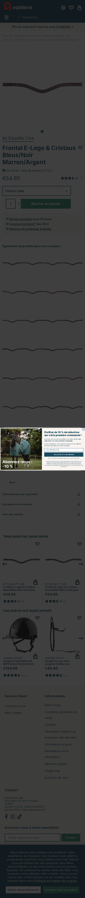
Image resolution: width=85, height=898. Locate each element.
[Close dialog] (83, 429)
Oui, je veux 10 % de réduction (64, 454)
